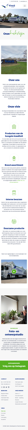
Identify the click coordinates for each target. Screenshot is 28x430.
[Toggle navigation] (25, 5)
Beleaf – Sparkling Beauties (19, 399)
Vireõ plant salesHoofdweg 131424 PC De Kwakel (19, 384)
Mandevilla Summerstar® (20, 404)
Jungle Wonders (19, 402)
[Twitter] (7, 387)
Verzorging (3, 417)
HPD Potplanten (4, 400)
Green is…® (17, 393)
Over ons (3, 411)
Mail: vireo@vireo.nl (5, 384)
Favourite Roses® (19, 395)
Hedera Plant (4, 395)
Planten (2, 415)
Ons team (3, 413)
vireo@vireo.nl (23, 1)
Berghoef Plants (4, 393)
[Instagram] (2, 387)
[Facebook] (4, 387)
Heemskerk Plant (5, 397)
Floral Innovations (21, 426)
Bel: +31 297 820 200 (5, 382)
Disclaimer (3, 419)
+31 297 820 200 (14, 1)
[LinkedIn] (9, 387)
